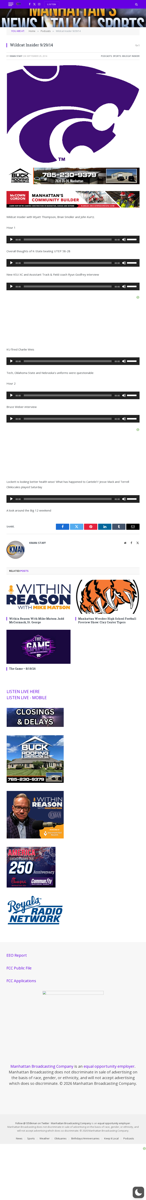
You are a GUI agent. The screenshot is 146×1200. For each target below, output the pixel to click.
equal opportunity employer (109, 1066)
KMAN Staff (16, 56)
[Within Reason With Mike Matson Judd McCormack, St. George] (38, 597)
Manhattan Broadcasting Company (41, 1066)
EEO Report (16, 955)
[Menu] (10, 4)
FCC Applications (21, 980)
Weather (45, 1138)
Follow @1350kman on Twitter (32, 1123)
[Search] (136, 4)
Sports (117, 56)
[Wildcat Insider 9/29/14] (73, 161)
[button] (138, 1192)
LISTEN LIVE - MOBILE (27, 697)
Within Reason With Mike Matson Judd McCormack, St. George (36, 620)
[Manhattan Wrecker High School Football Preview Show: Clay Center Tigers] (107, 597)
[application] (73, 239)
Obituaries (60, 1138)
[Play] (11, 239)
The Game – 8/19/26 (22, 668)
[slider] (132, 239)
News (19, 1138)
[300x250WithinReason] (35, 837)
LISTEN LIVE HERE (23, 691)
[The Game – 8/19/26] (38, 647)
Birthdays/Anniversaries (85, 1138)
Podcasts (106, 56)
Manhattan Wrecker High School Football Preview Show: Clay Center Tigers (107, 620)
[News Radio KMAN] (18, 4)
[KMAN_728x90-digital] (73, 206)
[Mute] (124, 239)
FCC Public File (19, 968)
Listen (51, 4)
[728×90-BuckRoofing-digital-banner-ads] (73, 183)
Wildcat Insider (131, 56)
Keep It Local (111, 1138)
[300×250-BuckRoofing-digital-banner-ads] (35, 782)
